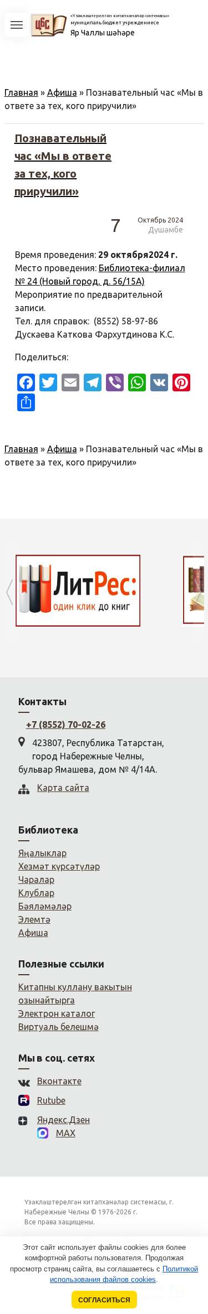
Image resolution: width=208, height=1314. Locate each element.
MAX (65, 1133)
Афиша (62, 92)
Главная (21, 92)
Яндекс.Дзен (63, 1120)
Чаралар (36, 879)
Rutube (51, 1100)
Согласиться (104, 1299)
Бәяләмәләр (45, 906)
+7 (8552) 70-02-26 (65, 725)
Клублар (36, 893)
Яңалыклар (42, 853)
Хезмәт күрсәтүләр (59, 866)
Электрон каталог (56, 1013)
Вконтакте (59, 1081)
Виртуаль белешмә (58, 1027)
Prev (10, 592)
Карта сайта (63, 788)
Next (198, 592)
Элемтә (34, 919)
